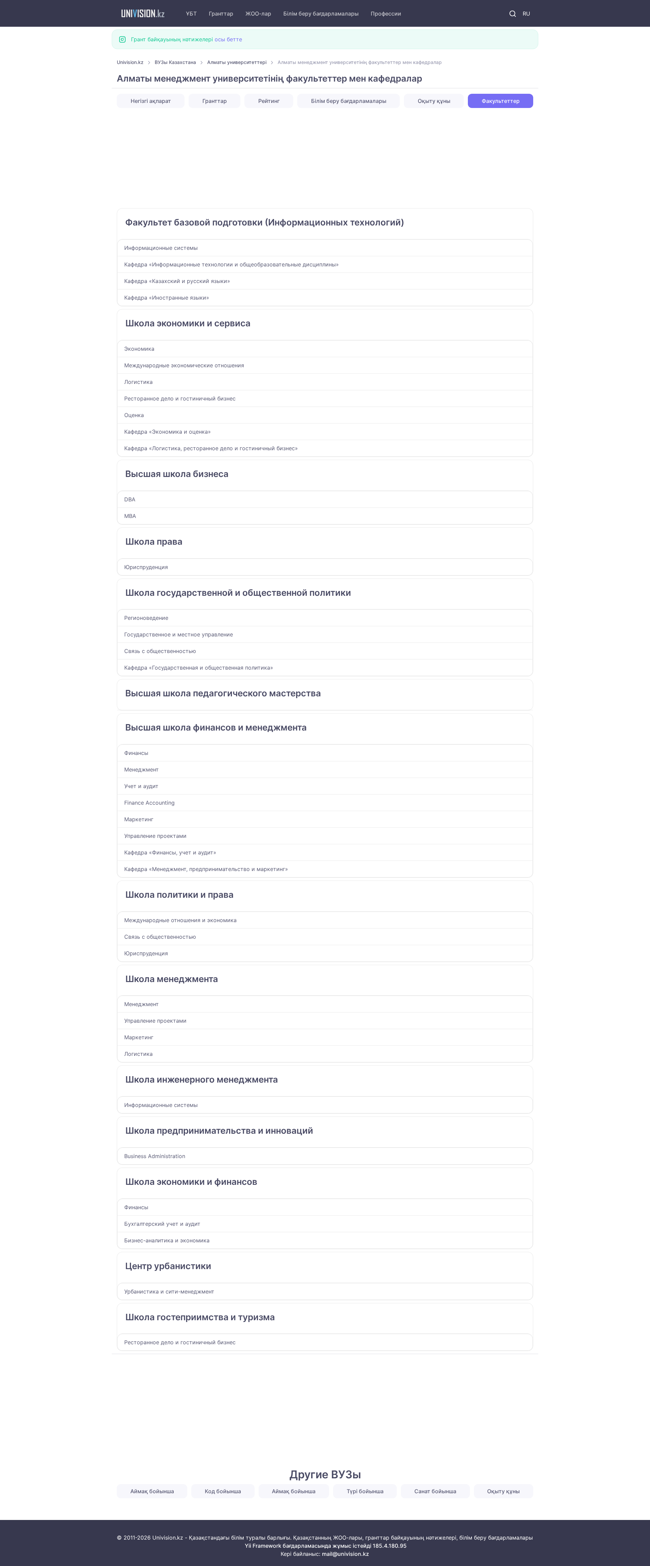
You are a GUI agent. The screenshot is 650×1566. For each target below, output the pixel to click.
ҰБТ (191, 13)
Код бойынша (223, 1491)
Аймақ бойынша (152, 1491)
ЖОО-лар (258, 13)
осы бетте (228, 39)
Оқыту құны (434, 100)
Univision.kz (130, 62)
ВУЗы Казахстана (175, 62)
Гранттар (221, 13)
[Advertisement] (320, 158)
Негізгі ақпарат (151, 100)
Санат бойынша (435, 1491)
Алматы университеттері (236, 62)
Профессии (386, 13)
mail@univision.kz (345, 1553)
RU (526, 13)
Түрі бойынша (365, 1491)
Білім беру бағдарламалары (321, 13)
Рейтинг (269, 100)
